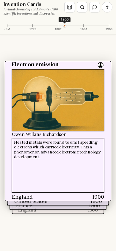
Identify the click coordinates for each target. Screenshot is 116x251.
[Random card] (69, 7)
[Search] (82, 7)
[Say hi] (94, 7)
